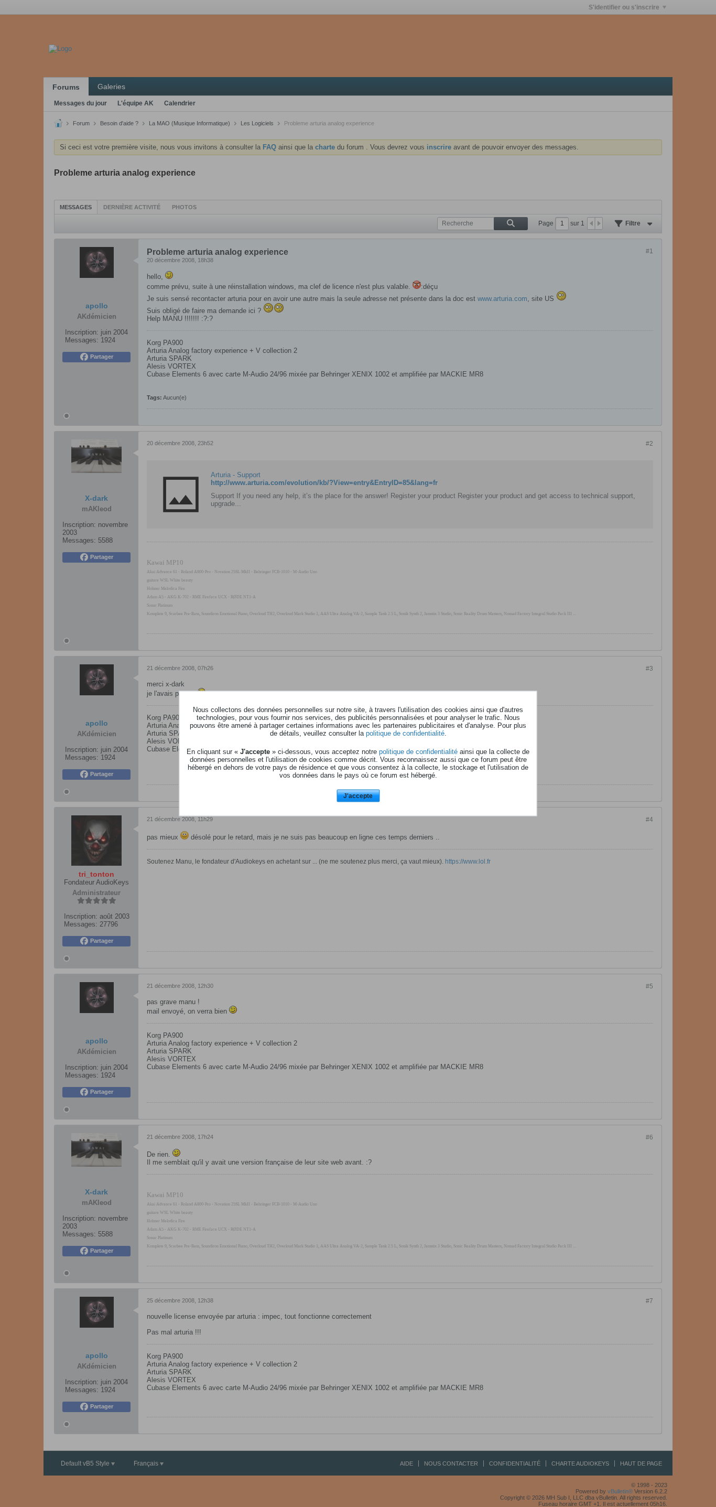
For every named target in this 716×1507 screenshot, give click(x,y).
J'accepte (358, 795)
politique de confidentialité (405, 733)
